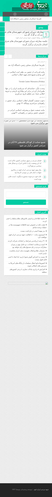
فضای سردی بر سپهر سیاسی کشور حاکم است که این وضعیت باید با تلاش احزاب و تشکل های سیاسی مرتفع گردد (24, 163)
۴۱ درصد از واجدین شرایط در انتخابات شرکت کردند (26, 241)
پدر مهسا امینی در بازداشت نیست (32, 231)
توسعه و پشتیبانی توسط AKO (22, 489)
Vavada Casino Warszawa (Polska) (32, 82)
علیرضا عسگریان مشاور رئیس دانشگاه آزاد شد (26, 19)
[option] (25, 64)
